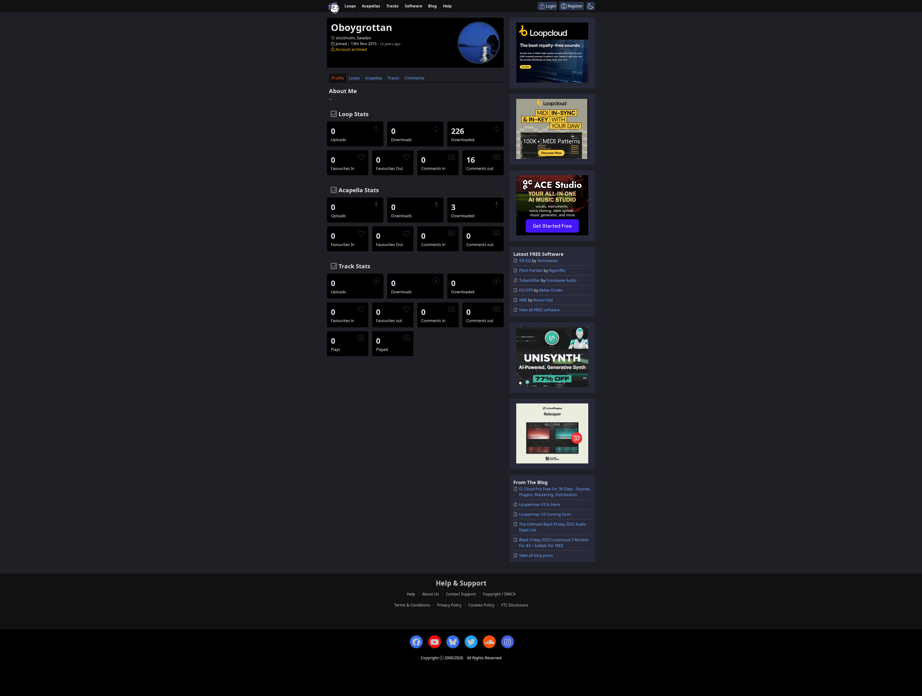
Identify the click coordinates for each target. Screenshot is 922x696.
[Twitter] (471, 641)
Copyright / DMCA (499, 594)
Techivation (547, 260)
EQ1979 (526, 290)
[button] (590, 6)
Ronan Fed (543, 300)
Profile (338, 78)
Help (447, 6)
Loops (350, 6)
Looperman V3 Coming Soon (545, 514)
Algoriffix (557, 270)
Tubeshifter (529, 280)
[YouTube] (434, 641)
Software (413, 6)
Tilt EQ (525, 260)
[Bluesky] (453, 641)
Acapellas (371, 6)
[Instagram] (507, 641)
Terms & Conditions (412, 605)
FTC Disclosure (514, 605)
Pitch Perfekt (531, 270)
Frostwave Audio (561, 280)
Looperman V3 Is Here (539, 504)
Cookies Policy (481, 605)
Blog (432, 6)
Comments (415, 78)
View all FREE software (539, 309)
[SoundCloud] (489, 641)
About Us (430, 594)
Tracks (392, 6)
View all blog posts (536, 555)
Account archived (351, 49)
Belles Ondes (551, 290)
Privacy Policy (449, 605)
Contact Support (461, 594)
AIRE (523, 300)
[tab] (337, 77)
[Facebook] (416, 641)
